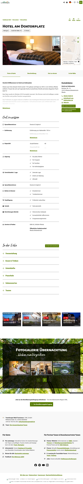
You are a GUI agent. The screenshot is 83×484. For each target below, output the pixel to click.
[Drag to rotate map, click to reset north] (64, 42)
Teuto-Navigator (19, 445)
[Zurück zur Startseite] (5, 2)
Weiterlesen (6, 108)
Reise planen (15, 19)
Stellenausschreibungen (68, 459)
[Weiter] (45, 380)
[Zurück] (38, 380)
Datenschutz (33, 475)
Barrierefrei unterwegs (22, 453)
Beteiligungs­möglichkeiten (63, 443)
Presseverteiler (51, 450)
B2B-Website (64, 445)
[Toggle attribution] (79, 62)
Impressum (41, 475)
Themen (49, 443)
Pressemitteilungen (63, 448)
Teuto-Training (51, 455)
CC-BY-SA (58, 64)
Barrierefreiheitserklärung (54, 475)
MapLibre (65, 61)
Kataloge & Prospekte (25, 448)
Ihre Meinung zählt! (18, 457)
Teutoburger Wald (7, 19)
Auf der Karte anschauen (52, 245)
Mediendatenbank (70, 450)
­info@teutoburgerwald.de (27, 421)
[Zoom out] (64, 40)
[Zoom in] (64, 38)
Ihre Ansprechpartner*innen (18, 425)
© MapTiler (70, 61)
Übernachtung (23, 19)
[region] (71, 50)
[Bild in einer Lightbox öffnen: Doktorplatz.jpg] (32, 50)
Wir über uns (24, 475)
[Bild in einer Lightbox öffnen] (19, 368)
